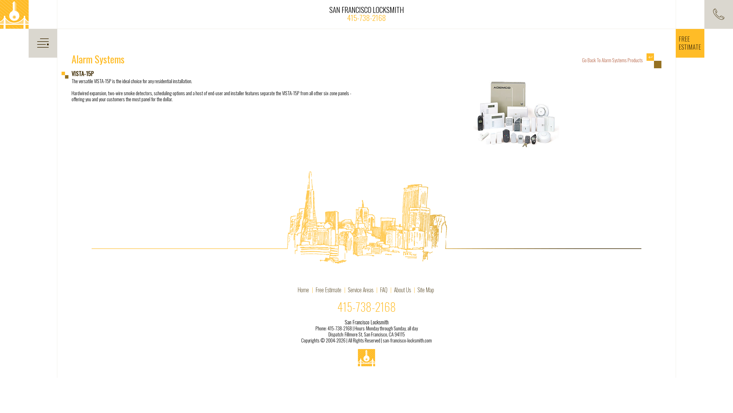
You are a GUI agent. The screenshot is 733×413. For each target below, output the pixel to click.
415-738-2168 (366, 17)
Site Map (425, 289)
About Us (402, 289)
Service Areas (360, 289)
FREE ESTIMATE (690, 42)
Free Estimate (328, 289)
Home (303, 289)
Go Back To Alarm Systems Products (613, 60)
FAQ (383, 289)
